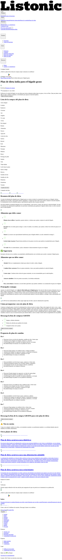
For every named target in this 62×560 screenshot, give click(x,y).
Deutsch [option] (6, 517)
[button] (2, 32)
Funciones (3, 16)
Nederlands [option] (6, 520)
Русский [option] (6, 526)
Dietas (2, 24)
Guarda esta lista (5, 187)
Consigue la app (4, 26)
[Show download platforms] (12, 28)
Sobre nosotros (7, 541)
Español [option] (5, 518)
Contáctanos (7, 543)
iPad (8, 29)
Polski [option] (5, 515)
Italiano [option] (5, 525)
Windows (13, 29)
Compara (7, 20)
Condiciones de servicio (9, 550)
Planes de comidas (24, 20)
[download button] (4, 75)
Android (3, 29)
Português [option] (6, 521)
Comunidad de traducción (10, 536)
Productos (3, 20)
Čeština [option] (5, 524)
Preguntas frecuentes (8, 534)
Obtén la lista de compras (6, 96)
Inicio (2, 78)
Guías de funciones (10, 16)
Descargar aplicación (6, 28)
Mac (16, 29)
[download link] (4, 510)
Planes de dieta (32, 20)
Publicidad (6, 542)
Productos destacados (15, 20)
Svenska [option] (6, 522)
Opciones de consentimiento (7, 555)
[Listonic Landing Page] (31, 10)
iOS (6, 29)
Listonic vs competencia (9, 24)
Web (10, 29)
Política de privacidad (9, 549)
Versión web (7, 531)
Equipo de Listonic (10, 88)
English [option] (5, 514)
